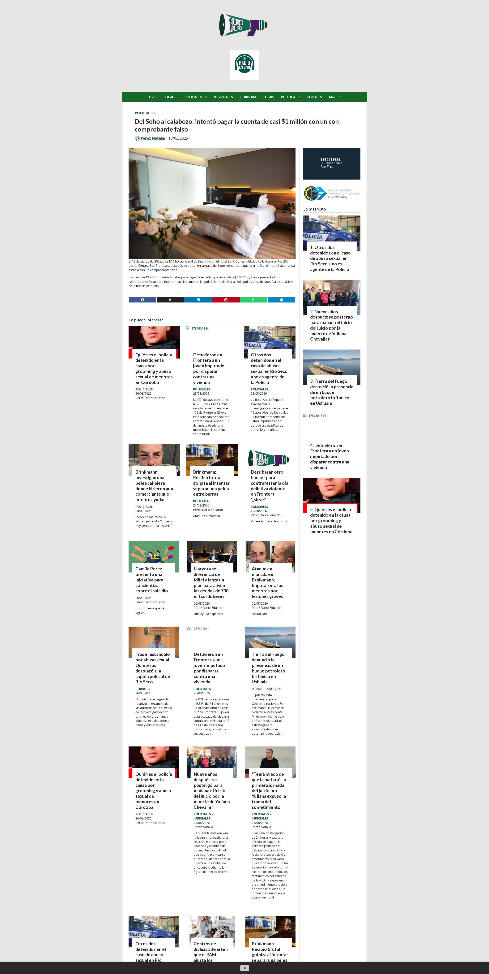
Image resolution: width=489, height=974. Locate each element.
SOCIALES (314, 97)
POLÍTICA (288, 97)
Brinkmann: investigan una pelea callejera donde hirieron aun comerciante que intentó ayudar (154, 485)
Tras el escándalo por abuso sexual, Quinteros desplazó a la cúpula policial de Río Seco (152, 667)
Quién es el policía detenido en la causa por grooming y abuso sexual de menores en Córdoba (154, 368)
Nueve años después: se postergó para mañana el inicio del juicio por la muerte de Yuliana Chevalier (212, 790)
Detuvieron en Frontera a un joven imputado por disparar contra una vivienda (208, 368)
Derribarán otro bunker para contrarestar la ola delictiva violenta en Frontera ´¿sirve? (269, 485)
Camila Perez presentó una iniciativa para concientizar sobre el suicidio (151, 579)
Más (332, 97)
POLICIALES (193, 97)
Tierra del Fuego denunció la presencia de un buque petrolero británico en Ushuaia (268, 667)
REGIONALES (223, 97)
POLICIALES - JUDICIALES (203, 816)
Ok (245, 968)
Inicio (152, 97)
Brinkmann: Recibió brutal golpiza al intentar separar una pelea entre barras (211, 483)
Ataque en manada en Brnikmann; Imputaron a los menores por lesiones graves (267, 582)
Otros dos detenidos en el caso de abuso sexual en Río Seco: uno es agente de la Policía (269, 368)
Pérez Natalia (153, 138)
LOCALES (170, 97)
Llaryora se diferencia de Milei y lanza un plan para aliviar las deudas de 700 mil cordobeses (211, 582)
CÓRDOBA (248, 97)
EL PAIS (268, 97)
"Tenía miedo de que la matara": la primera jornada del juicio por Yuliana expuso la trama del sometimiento (269, 790)
